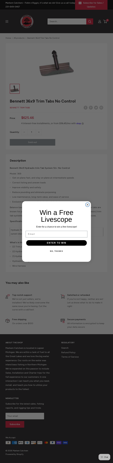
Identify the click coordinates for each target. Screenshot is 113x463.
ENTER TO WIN (56, 243)
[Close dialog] (87, 205)
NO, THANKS (56, 251)
